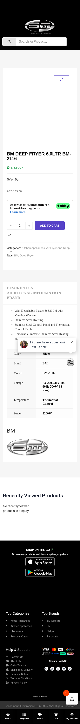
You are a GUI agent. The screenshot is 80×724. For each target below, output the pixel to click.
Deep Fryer (27, 255)
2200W (47, 413)
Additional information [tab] (34, 293)
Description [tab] (20, 288)
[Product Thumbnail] (61, 79)
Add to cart (49, 225)
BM (16, 255)
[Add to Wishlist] (9, 234)
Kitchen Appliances (33, 247)
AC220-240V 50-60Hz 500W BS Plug (54, 386)
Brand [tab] (13, 298)
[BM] (28, 455)
